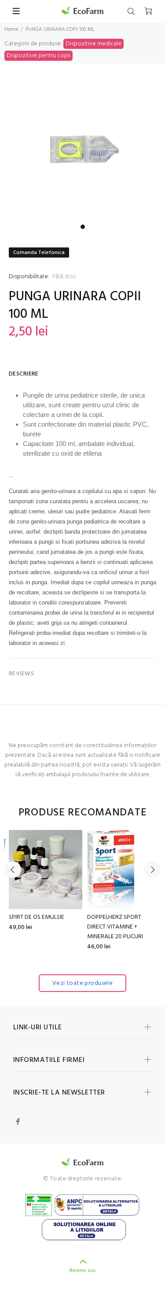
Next (152, 869)
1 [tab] (83, 227)
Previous (12, 869)
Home (11, 29)
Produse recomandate (82, 813)
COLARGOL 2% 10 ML (79, 917)
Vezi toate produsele (82, 983)
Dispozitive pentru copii (38, 56)
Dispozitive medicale (93, 44)
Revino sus (83, 1270)
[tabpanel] (82, 149)
